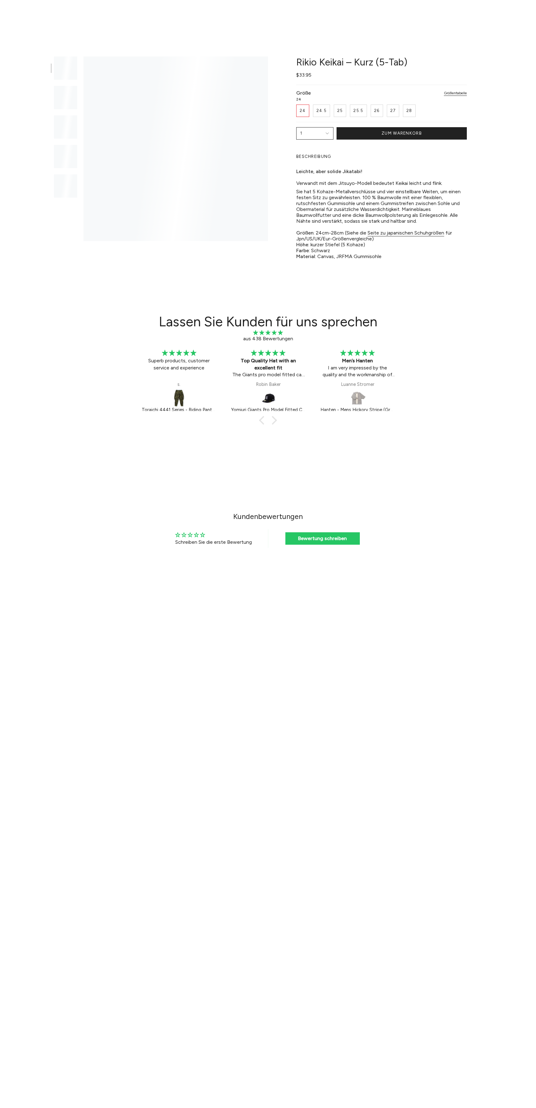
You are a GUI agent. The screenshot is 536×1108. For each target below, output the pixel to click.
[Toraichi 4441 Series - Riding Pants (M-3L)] (179, 398)
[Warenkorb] (522, 14)
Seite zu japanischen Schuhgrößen (406, 233)
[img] (268, 333)
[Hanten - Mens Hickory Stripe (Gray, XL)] (357, 398)
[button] (179, 14)
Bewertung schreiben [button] (322, 538)
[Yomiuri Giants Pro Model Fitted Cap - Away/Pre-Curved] (268, 398)
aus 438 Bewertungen (268, 339)
